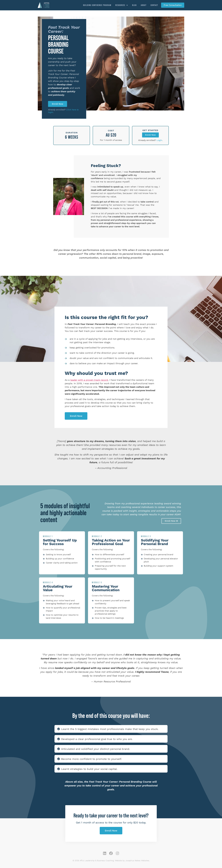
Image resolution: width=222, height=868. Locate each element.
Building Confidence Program (97, 5)
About (143, 5)
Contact (154, 5)
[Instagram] (117, 853)
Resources (120, 5)
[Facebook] (111, 853)
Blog (134, 5)
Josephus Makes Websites (137, 860)
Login (159, 140)
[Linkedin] (104, 853)
